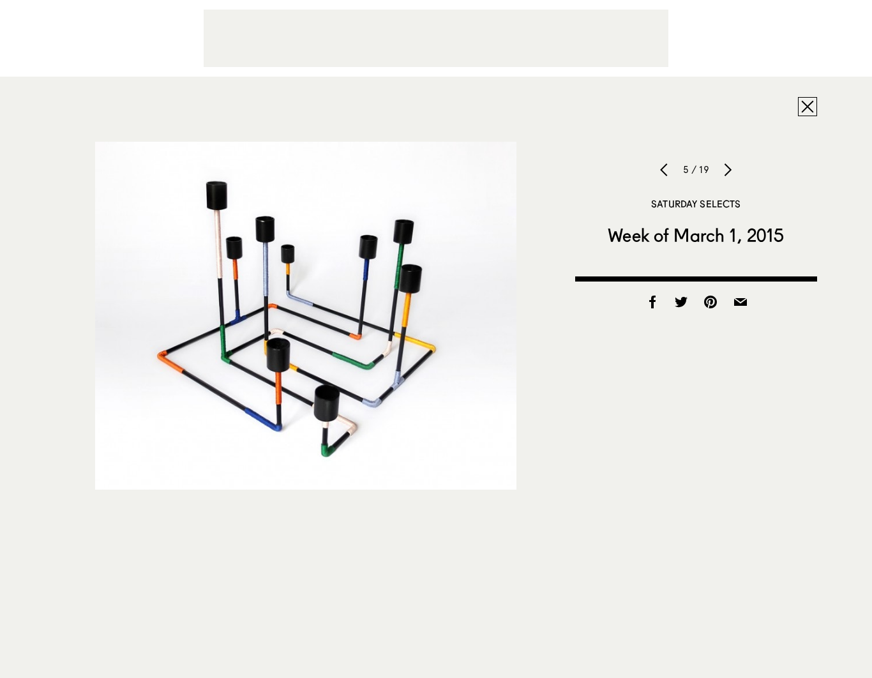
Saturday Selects (695, 203)
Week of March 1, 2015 (696, 235)
